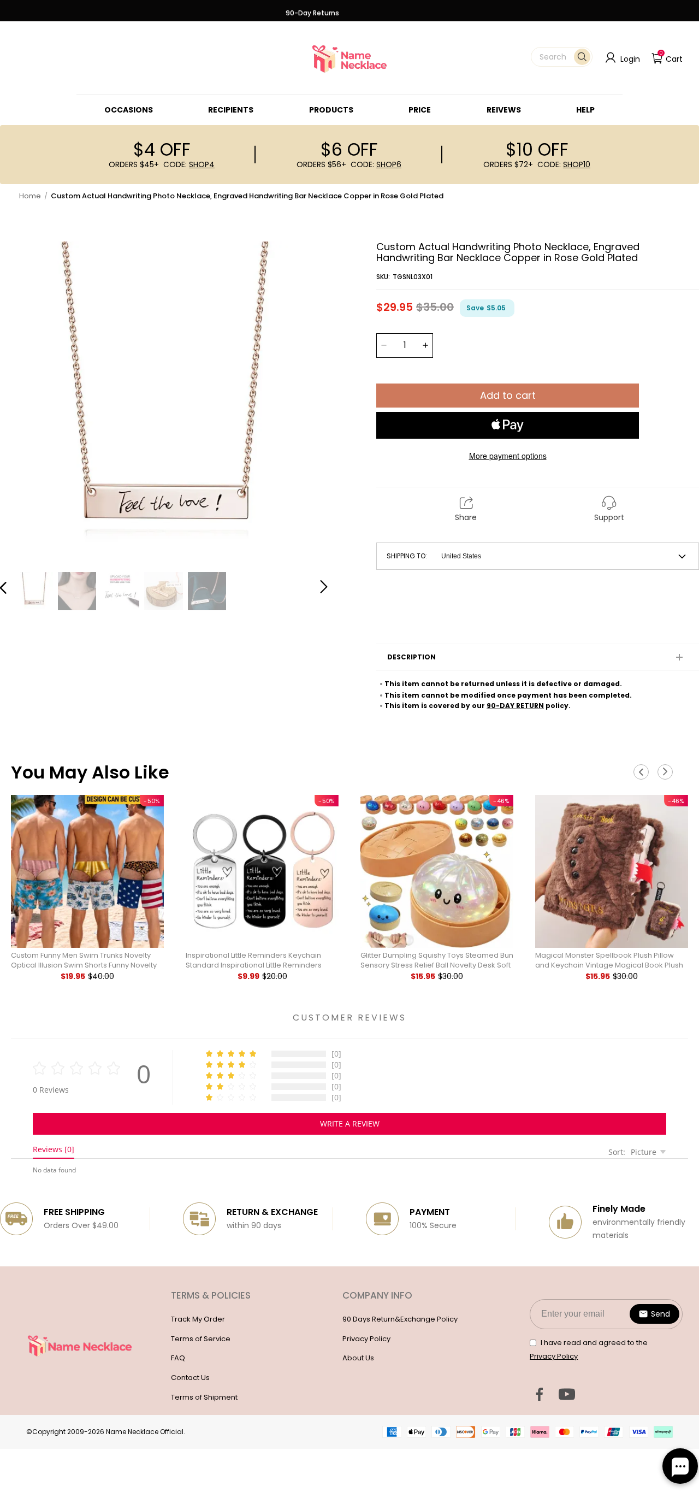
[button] (562, 57)
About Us (358, 1358)
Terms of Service (200, 1339)
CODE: (189, 164)
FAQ (178, 1358)
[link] (128, 110)
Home (30, 196)
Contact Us (190, 1377)
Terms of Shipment (204, 1397)
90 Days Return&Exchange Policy (400, 1319)
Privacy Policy (366, 1339)
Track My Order (198, 1319)
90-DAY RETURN (515, 705)
